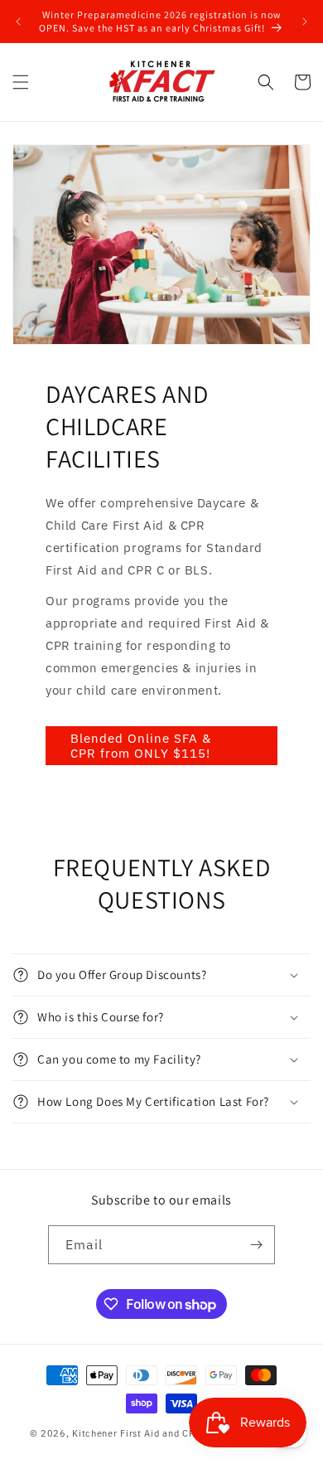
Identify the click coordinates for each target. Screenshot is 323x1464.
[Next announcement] (305, 21)
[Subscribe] (256, 1244)
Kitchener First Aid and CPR (136, 1433)
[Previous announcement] (18, 21)
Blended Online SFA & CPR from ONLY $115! (140, 745)
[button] (20, 82)
